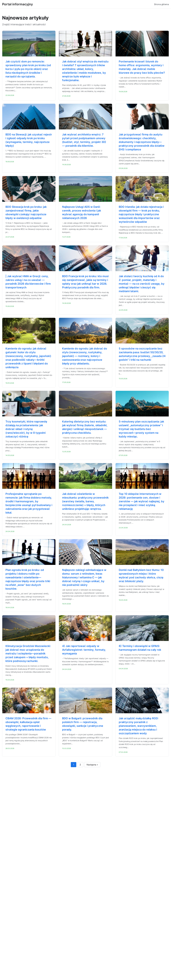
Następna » (92, 764)
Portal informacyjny (17, 4)
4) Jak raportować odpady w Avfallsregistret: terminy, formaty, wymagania (84, 649)
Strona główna (161, 4)
